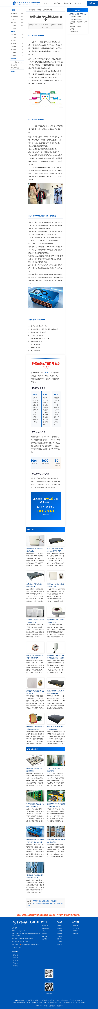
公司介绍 (15, 955)
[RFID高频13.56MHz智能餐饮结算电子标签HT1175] (35, 647)
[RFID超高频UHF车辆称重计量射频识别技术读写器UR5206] (56, 647)
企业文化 (15, 958)
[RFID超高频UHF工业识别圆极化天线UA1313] (35, 540)
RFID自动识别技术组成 (76, 19)
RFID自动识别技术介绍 (76, 16)
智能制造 (17, 46)
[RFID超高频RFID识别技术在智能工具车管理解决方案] (56, 795)
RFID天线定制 (43, 1000)
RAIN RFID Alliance (80, 1002)
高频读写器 (17, 13)
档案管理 (17, 34)
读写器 (36, 1000)
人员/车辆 (17, 52)
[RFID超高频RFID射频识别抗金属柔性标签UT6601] (35, 611)
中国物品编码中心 (67, 1002)
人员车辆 (59, 941)
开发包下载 (17, 65)
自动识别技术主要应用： (76, 26)
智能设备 (17, 25)
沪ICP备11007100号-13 (23, 941)
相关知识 (75, 925)
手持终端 (17, 28)
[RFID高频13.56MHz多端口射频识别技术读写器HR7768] (56, 540)
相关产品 (72, 29)
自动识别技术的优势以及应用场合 (77, 14)
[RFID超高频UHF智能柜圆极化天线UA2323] (35, 683)
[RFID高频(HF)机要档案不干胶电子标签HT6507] (56, 611)
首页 (28, 10)
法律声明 (15, 966)
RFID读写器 (29, 1000)
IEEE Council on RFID (19, 1002)
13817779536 (45, 511)
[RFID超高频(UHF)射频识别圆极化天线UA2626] (56, 576)
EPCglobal (79, 1000)
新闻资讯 (32, 10)
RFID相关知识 (17, 62)
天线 (43, 931)
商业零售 (17, 43)
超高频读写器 (17, 16)
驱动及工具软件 (17, 68)
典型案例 (13, 71)
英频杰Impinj (64, 1000)
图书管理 (17, 49)
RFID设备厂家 (16, 948)
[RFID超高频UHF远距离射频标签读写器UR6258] (35, 576)
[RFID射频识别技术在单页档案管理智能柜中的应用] (35, 867)
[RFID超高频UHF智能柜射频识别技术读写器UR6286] (35, 718)
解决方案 (13, 31)
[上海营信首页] (26, 3)
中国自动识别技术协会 (55, 1002)
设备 (57, 1000)
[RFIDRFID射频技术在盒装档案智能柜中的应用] (56, 831)
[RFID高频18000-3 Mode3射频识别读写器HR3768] (56, 683)
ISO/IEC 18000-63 (31, 1002)
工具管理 (17, 37)
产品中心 (13, 10)
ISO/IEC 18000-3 (43, 1002)
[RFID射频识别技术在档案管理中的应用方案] (35, 760)
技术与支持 (13, 59)
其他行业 (17, 55)
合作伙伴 (15, 960)
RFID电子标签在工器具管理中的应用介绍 (45, 901)
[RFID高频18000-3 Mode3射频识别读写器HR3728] (56, 718)
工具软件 (75, 931)
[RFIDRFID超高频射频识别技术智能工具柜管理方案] (35, 795)
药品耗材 (17, 40)
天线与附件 (17, 19)
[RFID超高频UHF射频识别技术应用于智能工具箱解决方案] (35, 831)
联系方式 (92, 3)
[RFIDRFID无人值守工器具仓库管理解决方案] (56, 760)
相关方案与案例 (74, 31)
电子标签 (17, 22)
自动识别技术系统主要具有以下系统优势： (78, 22)
